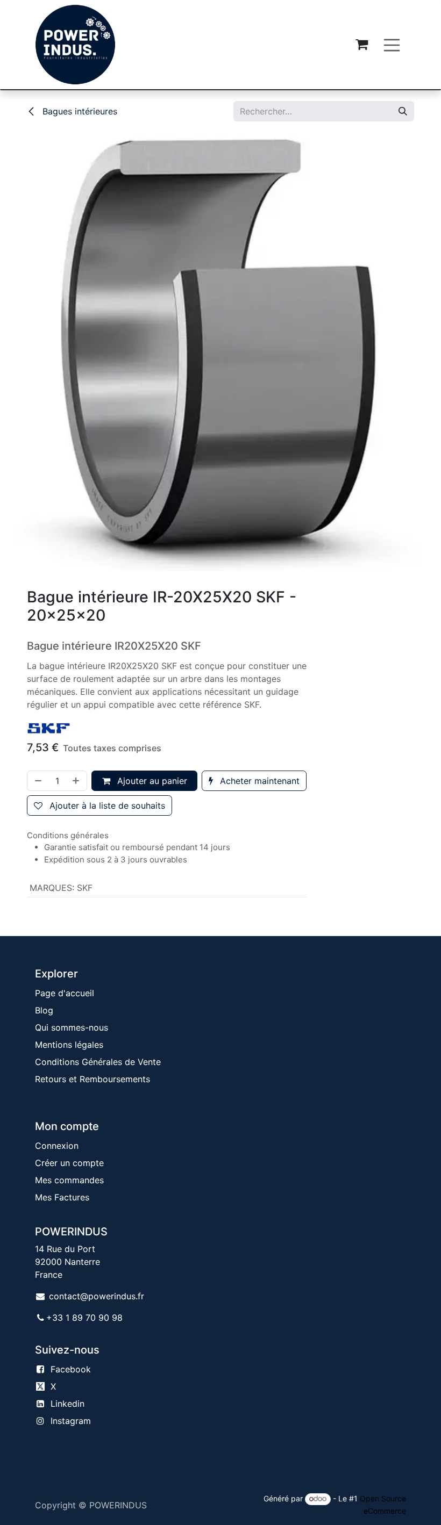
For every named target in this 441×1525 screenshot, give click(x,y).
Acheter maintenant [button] (258, 780)
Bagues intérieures (78, 111)
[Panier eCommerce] (362, 44)
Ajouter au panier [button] (151, 780)
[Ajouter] (77, 780)
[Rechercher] (403, 111)
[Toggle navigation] (392, 45)
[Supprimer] (37, 780)
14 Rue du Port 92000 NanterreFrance (67, 1261)
